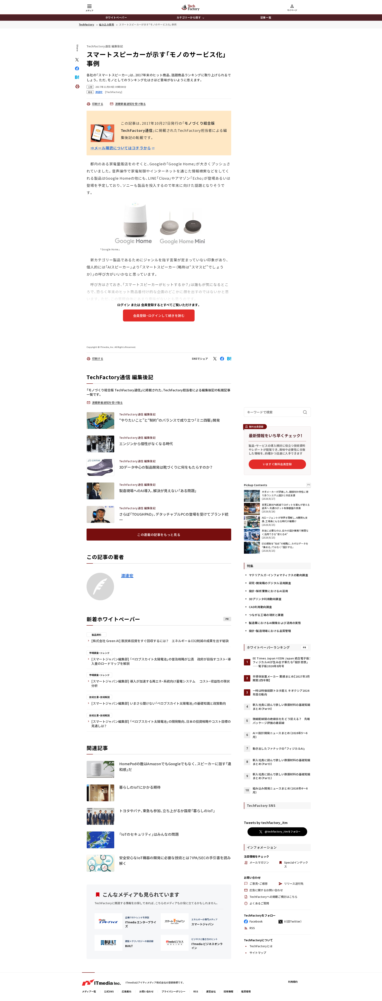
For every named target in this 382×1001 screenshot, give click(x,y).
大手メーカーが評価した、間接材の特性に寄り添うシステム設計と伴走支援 (285, 493)
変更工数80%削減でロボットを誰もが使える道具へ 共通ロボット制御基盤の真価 (286, 506)
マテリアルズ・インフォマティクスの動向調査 (278, 575)
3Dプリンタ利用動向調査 (265, 599)
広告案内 (126, 991)
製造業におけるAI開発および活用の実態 (275, 623)
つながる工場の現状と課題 (266, 615)
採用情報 (228, 991)
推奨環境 (246, 991)
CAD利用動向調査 (260, 607)
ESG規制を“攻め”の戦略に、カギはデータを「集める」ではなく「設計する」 (285, 545)
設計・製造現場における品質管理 (270, 631)
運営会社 (211, 991)
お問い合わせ (146, 991)
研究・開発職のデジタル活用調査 (270, 583)
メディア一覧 (89, 991)
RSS (195, 991)
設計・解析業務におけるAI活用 (268, 591)
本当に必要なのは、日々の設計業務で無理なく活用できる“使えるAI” (285, 532)
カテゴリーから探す (189, 17)
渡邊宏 (127, 575)
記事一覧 (265, 17)
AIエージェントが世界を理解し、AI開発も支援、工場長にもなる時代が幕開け (285, 519)
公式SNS (109, 991)
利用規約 (293, 981)
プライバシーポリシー (173, 991)
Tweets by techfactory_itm (265, 822)
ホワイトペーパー (116, 17)
